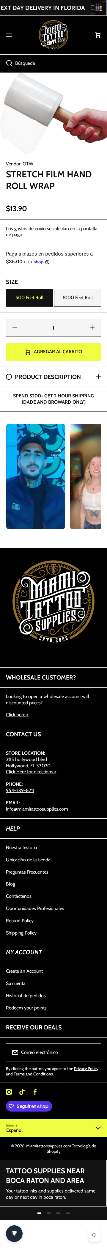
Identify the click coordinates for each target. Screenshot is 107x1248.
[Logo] (53, 35)
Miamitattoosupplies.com (48, 1146)
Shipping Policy (21, 933)
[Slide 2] (49, 1213)
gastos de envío (30, 228)
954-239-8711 (20, 790)
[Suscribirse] (92, 1052)
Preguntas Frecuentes (27, 872)
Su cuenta (16, 983)
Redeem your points (26, 1008)
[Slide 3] (58, 1213)
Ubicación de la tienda (28, 860)
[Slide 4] (68, 1213)
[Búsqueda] (6, 63)
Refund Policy (20, 920)
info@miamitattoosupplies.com (37, 809)
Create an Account (24, 971)
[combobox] (53, 63)
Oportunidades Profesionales (35, 908)
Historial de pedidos (26, 995)
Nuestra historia (21, 847)
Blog (10, 884)
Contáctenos (19, 896)
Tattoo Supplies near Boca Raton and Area (45, 1175)
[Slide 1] (39, 1213)
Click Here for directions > (31, 771)
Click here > (17, 714)
